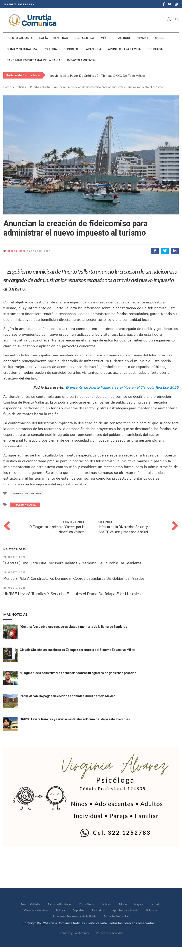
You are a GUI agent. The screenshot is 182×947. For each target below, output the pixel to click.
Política (50, 49)
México (106, 38)
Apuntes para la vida (124, 49)
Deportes (70, 49)
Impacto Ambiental (81, 60)
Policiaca (155, 49)
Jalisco (124, 38)
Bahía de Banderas (53, 38)
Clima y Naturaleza (22, 49)
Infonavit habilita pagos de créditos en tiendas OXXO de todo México (96, 75)
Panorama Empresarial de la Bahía (33, 60)
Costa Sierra (84, 38)
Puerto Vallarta (20, 38)
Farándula (93, 49)
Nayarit (142, 38)
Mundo (160, 38)
